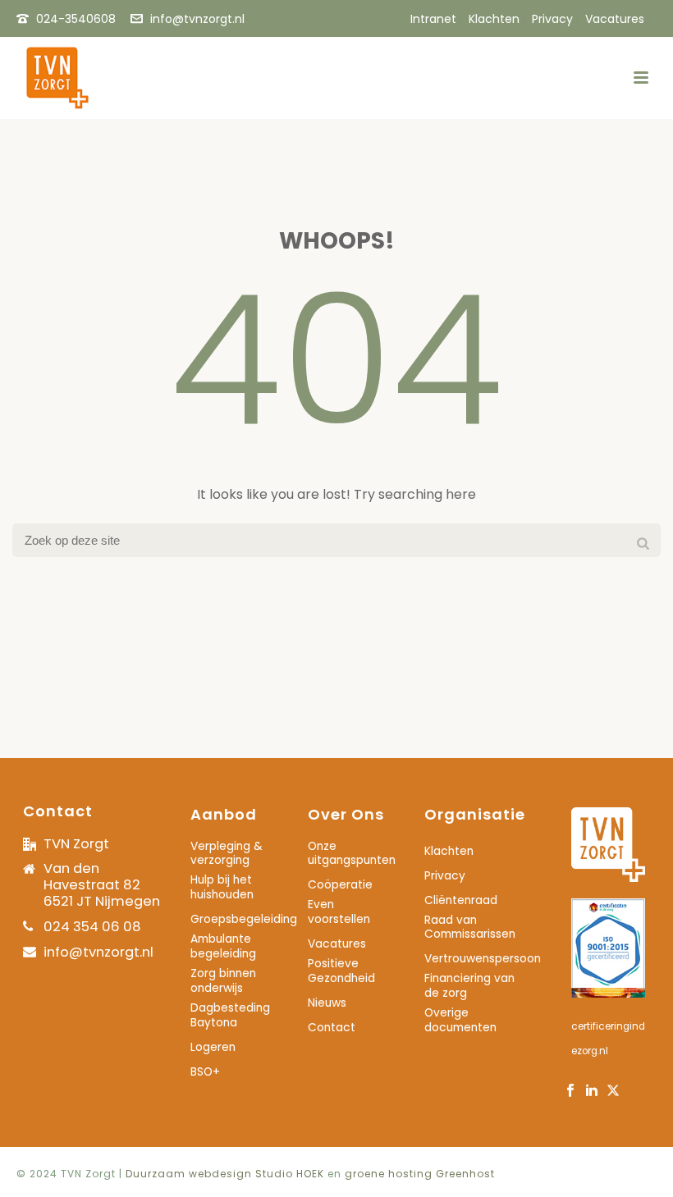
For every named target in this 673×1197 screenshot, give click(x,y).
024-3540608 (76, 19)
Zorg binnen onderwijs (223, 981)
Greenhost (465, 1174)
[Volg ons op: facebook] (570, 1091)
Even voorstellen (339, 912)
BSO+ (205, 1072)
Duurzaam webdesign (190, 1174)
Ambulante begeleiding (223, 947)
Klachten (449, 851)
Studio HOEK (289, 1174)
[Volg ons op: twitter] (613, 1091)
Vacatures (337, 944)
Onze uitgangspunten (352, 854)
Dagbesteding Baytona (230, 1015)
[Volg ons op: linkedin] (591, 1091)
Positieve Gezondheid (341, 971)
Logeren (213, 1047)
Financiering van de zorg (469, 986)
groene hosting (389, 1174)
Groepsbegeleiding (243, 919)
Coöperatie (340, 885)
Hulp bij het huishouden (222, 887)
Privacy (444, 876)
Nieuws (327, 1003)
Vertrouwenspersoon (482, 959)
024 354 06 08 (92, 926)
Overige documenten (460, 1020)
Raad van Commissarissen (469, 928)
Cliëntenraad (460, 900)
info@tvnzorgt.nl (197, 19)
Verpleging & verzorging (226, 854)
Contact (331, 1028)
